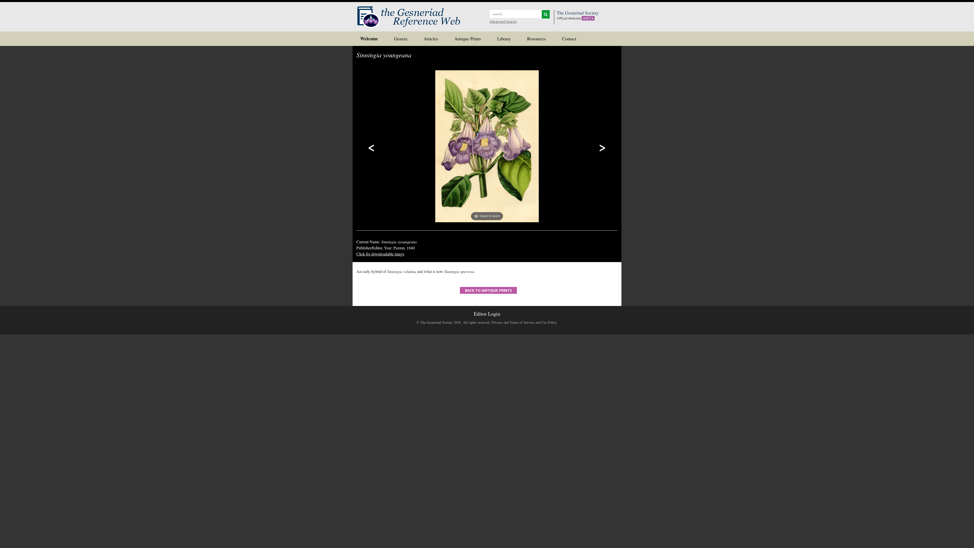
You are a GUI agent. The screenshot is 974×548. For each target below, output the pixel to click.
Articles (431, 39)
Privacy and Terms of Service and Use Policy (524, 322)
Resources (536, 39)
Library (504, 39)
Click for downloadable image (380, 253)
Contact (569, 39)
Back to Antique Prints (488, 290)
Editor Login (487, 313)
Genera (400, 39)
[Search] (546, 14)
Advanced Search (503, 21)
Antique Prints (467, 39)
